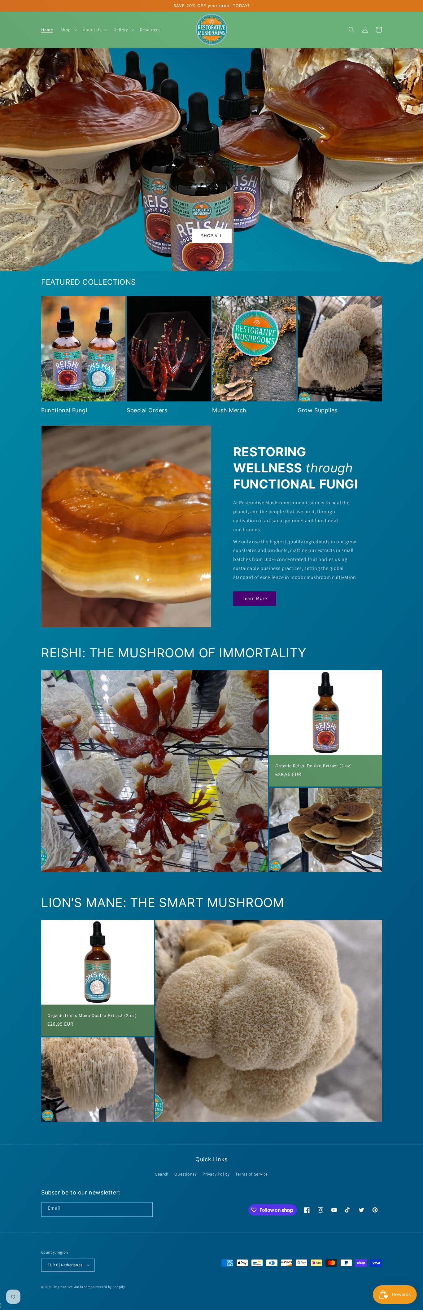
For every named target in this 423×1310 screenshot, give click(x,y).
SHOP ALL (211, 236)
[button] (68, 29)
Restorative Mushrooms (73, 1287)
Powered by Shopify (109, 1287)
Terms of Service (251, 1174)
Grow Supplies (318, 410)
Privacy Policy (216, 1174)
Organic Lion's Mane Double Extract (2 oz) (92, 1015)
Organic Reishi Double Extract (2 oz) (313, 765)
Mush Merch (229, 410)
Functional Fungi (64, 410)
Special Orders (147, 410)
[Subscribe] (145, 1209)
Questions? (185, 1174)
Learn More (254, 598)
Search (162, 1174)
